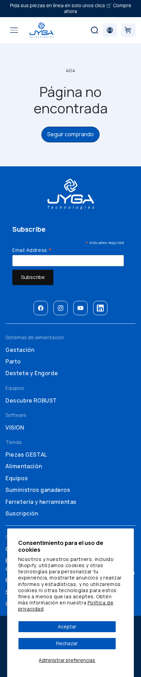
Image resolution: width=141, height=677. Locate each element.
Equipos (16, 478)
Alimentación (23, 466)
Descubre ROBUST (31, 400)
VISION (14, 427)
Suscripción (21, 513)
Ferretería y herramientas (41, 502)
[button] (14, 30)
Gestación (19, 350)
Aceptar (67, 626)
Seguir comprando (70, 134)
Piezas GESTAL (26, 454)
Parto (13, 361)
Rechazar (67, 643)
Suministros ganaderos (37, 490)
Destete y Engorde (31, 373)
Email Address (32, 250)
